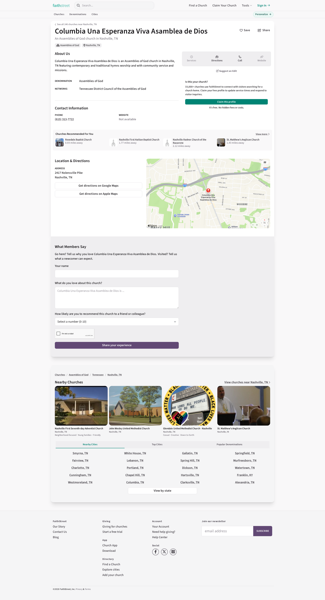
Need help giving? (163, 532)
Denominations (77, 14)
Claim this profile (226, 102)
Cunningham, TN (80, 475)
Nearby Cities (90, 444)
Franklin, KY (245, 475)
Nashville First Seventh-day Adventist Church (79, 428)
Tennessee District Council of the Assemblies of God (112, 89)
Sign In (261, 5)
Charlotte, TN (80, 468)
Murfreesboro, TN (244, 460)
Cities (95, 14)
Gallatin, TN (190, 453)
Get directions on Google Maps (98, 186)
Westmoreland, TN (80, 482)
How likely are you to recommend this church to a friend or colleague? (100, 314)
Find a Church (198, 5)
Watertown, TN (245, 468)
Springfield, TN (245, 453)
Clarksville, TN (189, 482)
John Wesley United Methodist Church (129, 428)
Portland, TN (135, 468)
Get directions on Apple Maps (98, 194)
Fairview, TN (80, 460)
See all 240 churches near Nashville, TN (77, 24)
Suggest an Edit (228, 71)
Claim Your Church (224, 5)
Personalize (263, 14)
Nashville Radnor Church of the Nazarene (189, 141)
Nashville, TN (93, 45)
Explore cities (111, 569)
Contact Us (60, 532)
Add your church (113, 575)
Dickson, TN (190, 468)
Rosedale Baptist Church (78, 139)
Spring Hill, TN (190, 460)
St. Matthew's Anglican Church (243, 139)
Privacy (79, 589)
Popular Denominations (229, 444)
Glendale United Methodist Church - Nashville (187, 428)
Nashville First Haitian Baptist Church (139, 139)
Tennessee (98, 375)
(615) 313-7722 (64, 119)
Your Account (160, 526)
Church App (109, 545)
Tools (245, 5)
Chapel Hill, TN (135, 475)
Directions (216, 60)
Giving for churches (114, 526)
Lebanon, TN (135, 460)
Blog (56, 537)
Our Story (59, 526)
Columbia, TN (135, 482)
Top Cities (157, 444)
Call (240, 60)
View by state (162, 491)
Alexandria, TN (244, 482)
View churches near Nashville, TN (246, 382)
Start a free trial (112, 532)
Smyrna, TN (80, 453)
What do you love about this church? (78, 283)
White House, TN (135, 453)
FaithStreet (61, 5)
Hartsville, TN (190, 475)
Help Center (159, 537)
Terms (88, 589)
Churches (59, 14)
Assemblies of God (69, 45)
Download (109, 551)
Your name (62, 266)
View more (262, 134)
